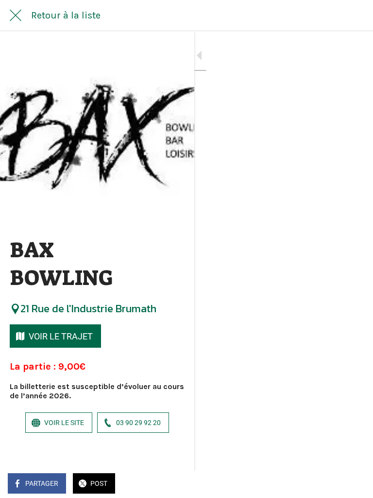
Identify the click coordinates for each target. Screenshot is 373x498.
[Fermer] (15, 15)
